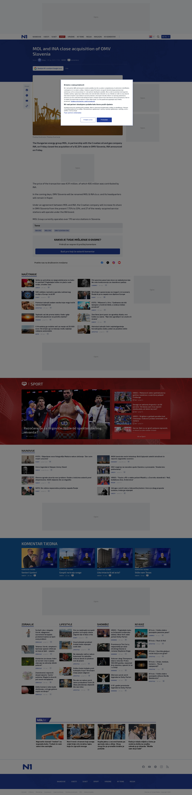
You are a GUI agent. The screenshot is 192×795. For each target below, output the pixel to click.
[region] (97, 103)
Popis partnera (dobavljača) (72, 113)
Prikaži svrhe (88, 120)
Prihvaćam (104, 120)
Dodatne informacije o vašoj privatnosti (83, 101)
